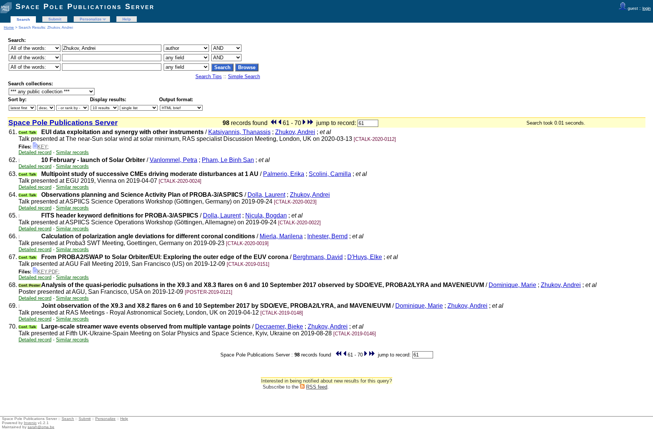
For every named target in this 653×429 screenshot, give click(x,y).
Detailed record (35, 152)
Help (126, 19)
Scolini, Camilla (330, 174)
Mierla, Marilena (281, 236)
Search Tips (208, 76)
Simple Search (244, 76)
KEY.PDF (47, 272)
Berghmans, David (318, 257)
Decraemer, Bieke (279, 326)
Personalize (91, 19)
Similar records (72, 152)
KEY (42, 147)
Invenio (30, 423)
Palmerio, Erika (283, 174)
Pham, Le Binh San (228, 160)
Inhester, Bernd (327, 236)
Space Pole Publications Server (85, 6)
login (646, 8)
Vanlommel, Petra (173, 160)
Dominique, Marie (512, 285)
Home (9, 27)
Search (23, 19)
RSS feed (316, 387)
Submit (54, 19)
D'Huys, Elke (364, 257)
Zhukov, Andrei (295, 132)
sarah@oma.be (41, 427)
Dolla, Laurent (266, 194)
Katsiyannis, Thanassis (239, 132)
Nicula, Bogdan (266, 215)
